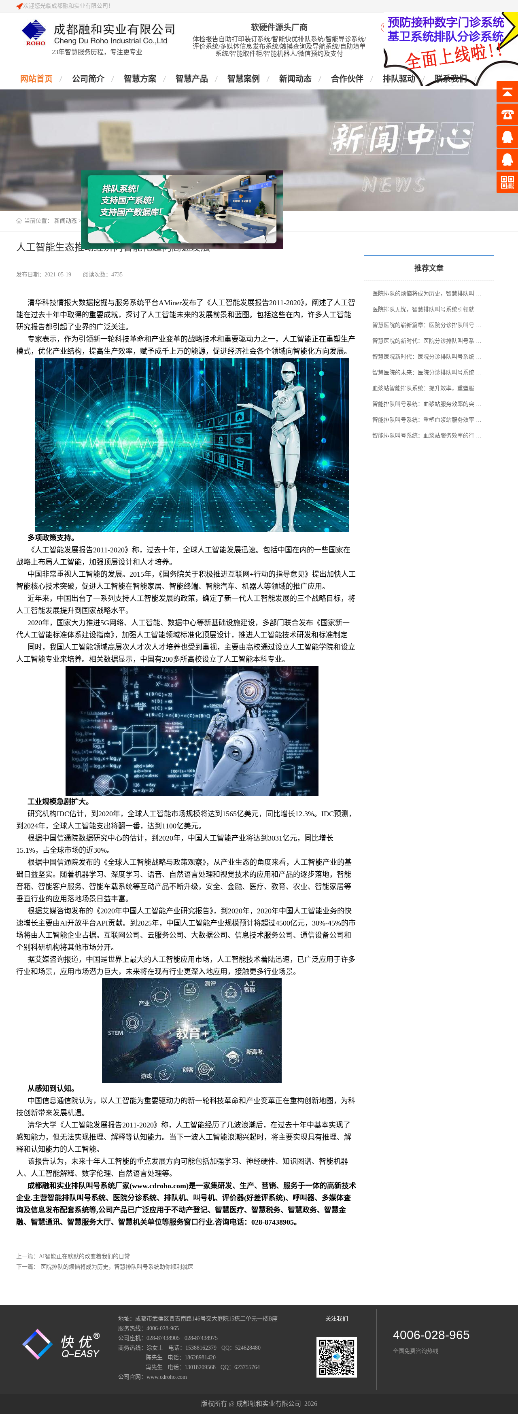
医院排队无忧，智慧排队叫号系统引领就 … (427, 309)
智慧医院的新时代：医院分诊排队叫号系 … (427, 341)
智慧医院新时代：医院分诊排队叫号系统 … (427, 357)
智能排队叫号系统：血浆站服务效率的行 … (427, 436)
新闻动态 (295, 78)
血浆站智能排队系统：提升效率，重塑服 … (427, 388)
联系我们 (451, 78)
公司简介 (88, 78)
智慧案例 (243, 78)
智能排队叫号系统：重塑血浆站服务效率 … (427, 420)
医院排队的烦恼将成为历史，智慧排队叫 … (427, 294)
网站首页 (36, 78)
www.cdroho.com (166, 1377)
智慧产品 (192, 78)
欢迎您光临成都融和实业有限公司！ (68, 6)
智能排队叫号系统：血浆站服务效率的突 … (427, 404)
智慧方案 (140, 78)
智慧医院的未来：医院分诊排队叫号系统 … (427, 372)
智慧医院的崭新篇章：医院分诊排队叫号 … (427, 325)
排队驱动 (399, 78)
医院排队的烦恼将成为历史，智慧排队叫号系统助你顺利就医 (116, 1267)
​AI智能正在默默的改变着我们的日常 (84, 1256)
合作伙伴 (347, 78)
